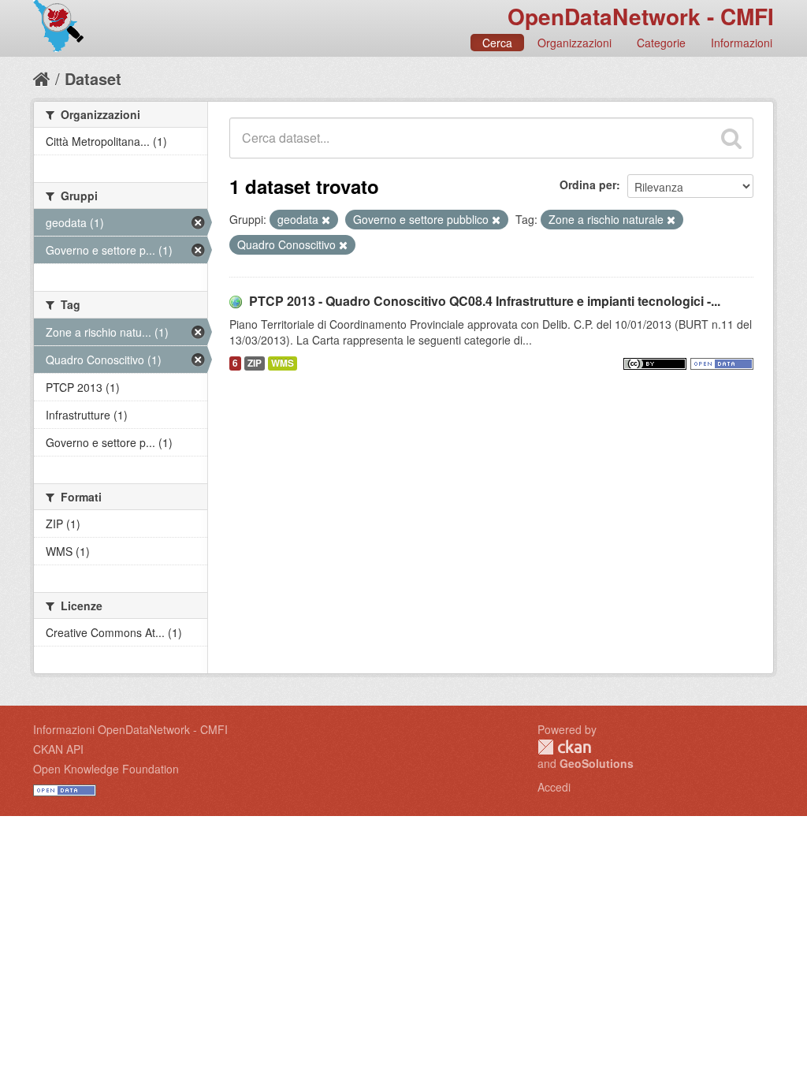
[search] (731, 138)
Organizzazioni (574, 42)
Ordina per (588, 184)
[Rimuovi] (326, 220)
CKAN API (58, 749)
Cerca (497, 42)
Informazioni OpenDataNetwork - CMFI (130, 729)
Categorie (661, 42)
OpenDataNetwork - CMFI (641, 16)
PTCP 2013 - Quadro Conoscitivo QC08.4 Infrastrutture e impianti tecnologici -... (484, 301)
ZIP (254, 363)
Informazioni (741, 42)
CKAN (564, 747)
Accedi (554, 787)
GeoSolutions (597, 763)
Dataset (93, 78)
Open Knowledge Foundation (106, 769)
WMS (282, 363)
